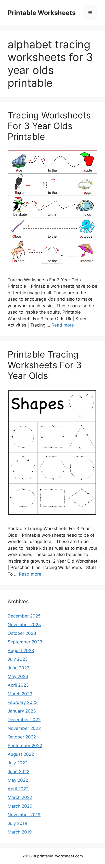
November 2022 (24, 728)
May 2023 (18, 676)
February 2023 (23, 702)
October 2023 (22, 633)
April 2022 (18, 788)
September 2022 (25, 745)
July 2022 (18, 762)
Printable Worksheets (42, 13)
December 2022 (24, 719)
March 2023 (20, 693)
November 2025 (24, 624)
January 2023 (22, 711)
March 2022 (20, 797)
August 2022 (21, 754)
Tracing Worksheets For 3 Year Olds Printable (49, 126)
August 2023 (21, 650)
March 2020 (20, 806)
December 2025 (24, 616)
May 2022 (18, 780)
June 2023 (19, 667)
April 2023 (18, 685)
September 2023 (25, 641)
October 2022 (22, 736)
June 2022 (18, 771)
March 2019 (20, 832)
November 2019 (24, 814)
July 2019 (17, 823)
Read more (62, 325)
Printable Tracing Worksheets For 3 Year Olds (45, 365)
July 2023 (18, 659)
